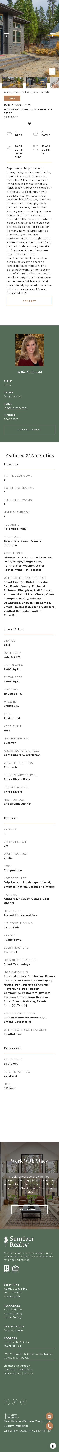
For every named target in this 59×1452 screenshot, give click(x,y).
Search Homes (13, 1309)
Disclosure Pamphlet (19, 1369)
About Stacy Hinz (15, 1288)
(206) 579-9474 (14, 1330)
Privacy (29, 1373)
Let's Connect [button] (29, 1209)
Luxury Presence (16, 1425)
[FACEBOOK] (7, 1402)
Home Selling (13, 1317)
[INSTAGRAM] (15, 1402)
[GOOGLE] (23, 1402)
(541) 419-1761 (12, 396)
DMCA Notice (12, 1373)
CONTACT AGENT (29, 429)
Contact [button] (29, 301)
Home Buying (13, 1313)
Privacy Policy (40, 1431)
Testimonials (12, 1296)
